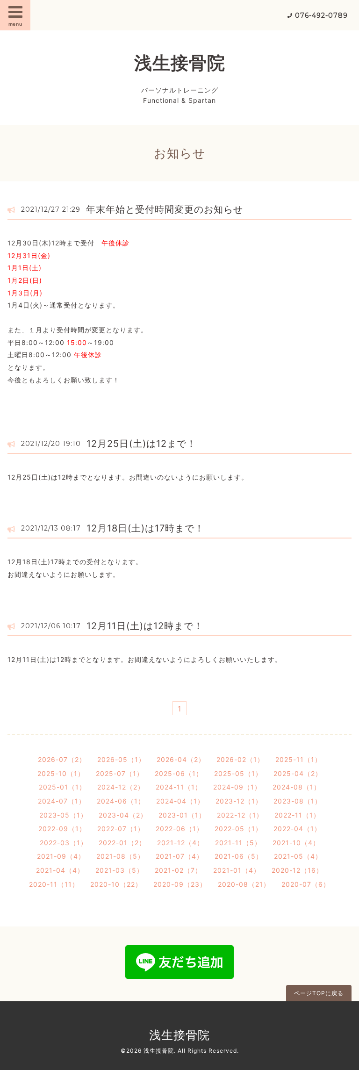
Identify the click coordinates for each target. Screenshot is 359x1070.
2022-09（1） (62, 829)
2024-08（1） (297, 787)
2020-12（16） (297, 870)
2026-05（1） (121, 759)
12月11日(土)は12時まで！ (144, 626)
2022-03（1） (63, 843)
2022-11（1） (297, 815)
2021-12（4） (180, 843)
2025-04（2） (297, 773)
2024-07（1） (62, 801)
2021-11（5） (238, 843)
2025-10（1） (61, 773)
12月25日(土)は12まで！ (141, 443)
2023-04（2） (123, 815)
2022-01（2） (122, 843)
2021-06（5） (239, 856)
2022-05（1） (238, 829)
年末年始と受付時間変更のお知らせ (164, 209)
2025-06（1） (179, 773)
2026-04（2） (181, 759)
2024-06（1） (121, 801)
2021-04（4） (60, 870)
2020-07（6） (305, 884)
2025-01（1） (62, 787)
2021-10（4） (296, 843)
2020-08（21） (244, 884)
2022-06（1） (179, 829)
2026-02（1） (240, 759)
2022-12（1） (240, 815)
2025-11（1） (298, 759)
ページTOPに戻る (319, 993)
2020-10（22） (116, 884)
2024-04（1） (180, 801)
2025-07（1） (120, 773)
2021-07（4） (179, 856)
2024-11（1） (179, 787)
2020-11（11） (54, 884)
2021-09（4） (61, 856)
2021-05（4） (298, 856)
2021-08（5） (120, 856)
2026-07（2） (62, 759)
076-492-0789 (321, 15)
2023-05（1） (63, 815)
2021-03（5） (119, 870)
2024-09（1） (237, 787)
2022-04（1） (297, 829)
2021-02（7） (178, 870)
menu (15, 24)
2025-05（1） (238, 773)
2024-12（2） (120, 787)
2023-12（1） (238, 801)
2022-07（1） (120, 829)
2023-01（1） (182, 815)
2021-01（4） (236, 870)
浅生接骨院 (179, 62)
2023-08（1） (297, 801)
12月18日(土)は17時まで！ (145, 528)
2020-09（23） (180, 884)
